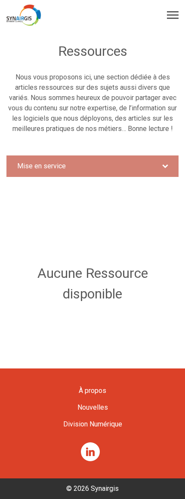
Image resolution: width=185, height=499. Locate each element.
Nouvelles (92, 407)
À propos (92, 390)
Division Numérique (92, 424)
